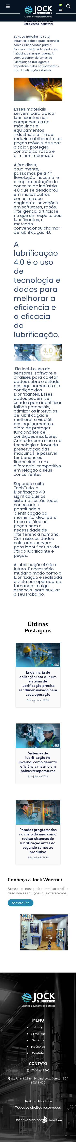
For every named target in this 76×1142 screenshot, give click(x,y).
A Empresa (38, 1034)
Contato (38, 1053)
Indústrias (38, 1047)
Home (38, 1027)
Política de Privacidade (38, 1101)
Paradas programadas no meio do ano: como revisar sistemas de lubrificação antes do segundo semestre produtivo (38, 840)
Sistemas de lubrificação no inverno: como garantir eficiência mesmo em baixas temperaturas (38, 762)
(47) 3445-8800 (39, 1070)
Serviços (38, 1040)
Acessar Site (20, 903)
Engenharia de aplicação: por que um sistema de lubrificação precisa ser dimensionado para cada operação (38, 683)
